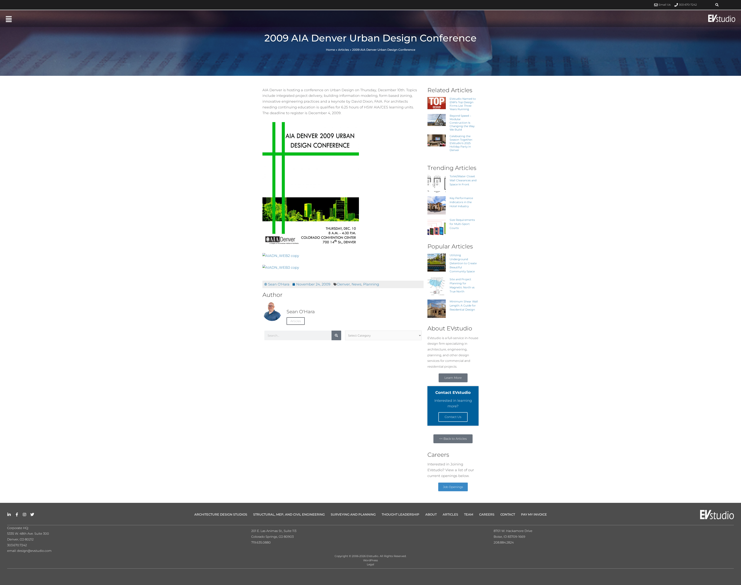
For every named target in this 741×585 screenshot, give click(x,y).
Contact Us (453, 417)
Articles (343, 49)
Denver (343, 284)
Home (330, 49)
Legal (370, 564)
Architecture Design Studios (220, 514)
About (431, 514)
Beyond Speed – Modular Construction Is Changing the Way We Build (462, 123)
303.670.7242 (17, 545)
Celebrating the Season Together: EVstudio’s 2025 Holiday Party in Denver (461, 143)
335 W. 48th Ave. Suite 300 (29, 533)
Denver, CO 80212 (20, 539)
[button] (717, 5)
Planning (371, 284)
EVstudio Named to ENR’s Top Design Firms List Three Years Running (463, 104)
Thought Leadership (400, 514)
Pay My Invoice (534, 514)
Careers (486, 514)
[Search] (336, 335)
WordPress (370, 560)
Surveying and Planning (353, 514)
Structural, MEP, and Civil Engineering (289, 514)
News (356, 284)
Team (468, 514)
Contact (507, 514)
